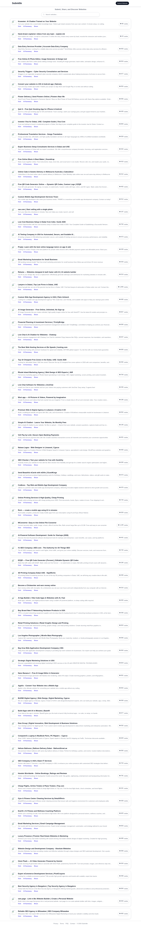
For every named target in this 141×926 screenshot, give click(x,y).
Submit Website (122, 3)
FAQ (67, 923)
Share (36, 26)
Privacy (55, 923)
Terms (62, 923)
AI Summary (27, 26)
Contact (72, 923)
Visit (19, 26)
